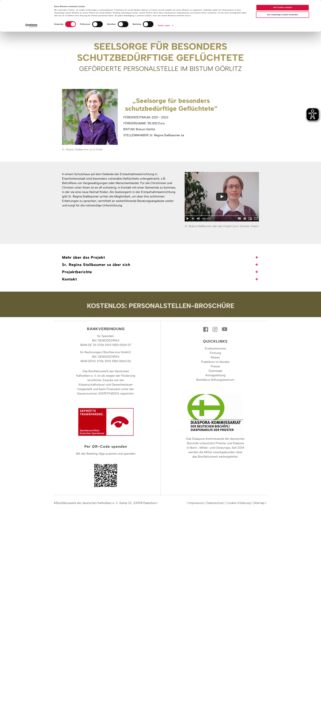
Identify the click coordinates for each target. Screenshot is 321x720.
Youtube (224, 329)
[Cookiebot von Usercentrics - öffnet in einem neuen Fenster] (31, 25)
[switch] (97, 24)
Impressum (196, 503)
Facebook (206, 329)
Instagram (215, 329)
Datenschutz (215, 503)
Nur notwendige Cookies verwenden (282, 15)
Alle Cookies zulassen (282, 7)
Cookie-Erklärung (239, 503)
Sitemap (259, 503)
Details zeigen (164, 25)
